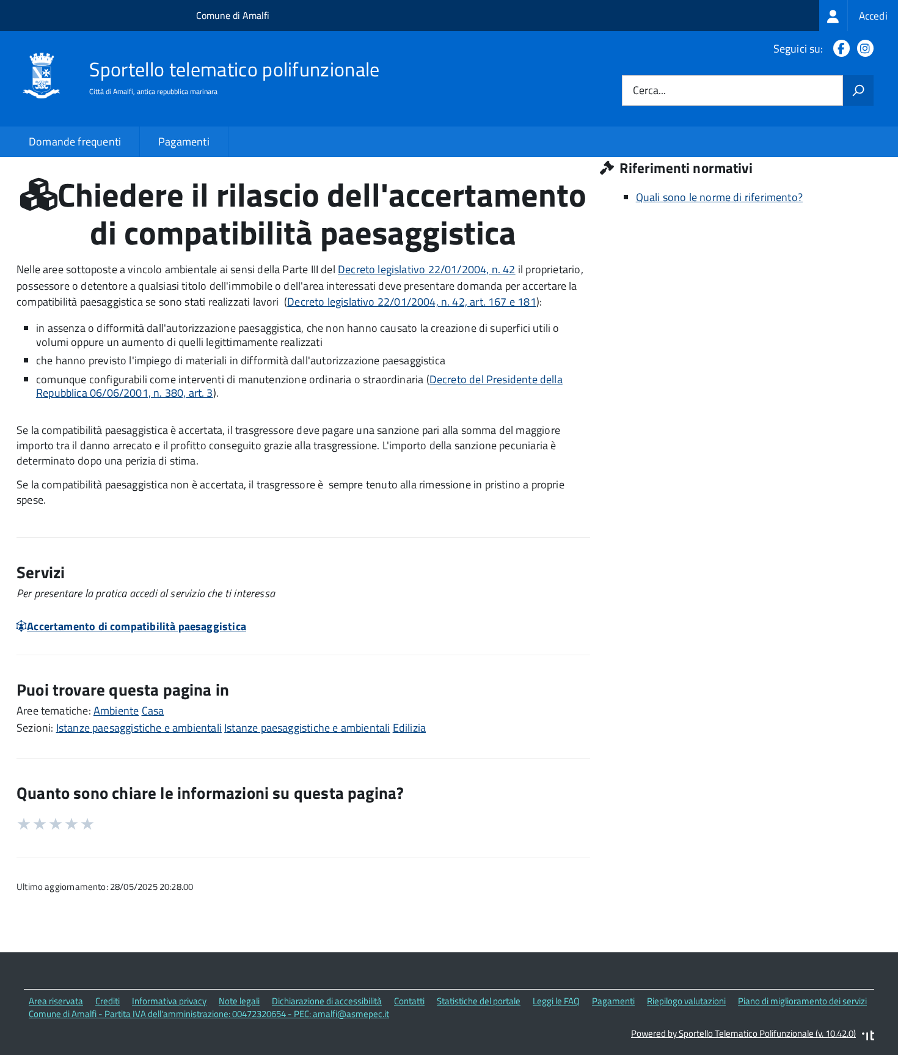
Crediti (107, 1001)
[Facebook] (839, 48)
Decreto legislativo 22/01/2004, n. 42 (427, 269)
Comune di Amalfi (232, 15)
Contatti (409, 1001)
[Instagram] (863, 48)
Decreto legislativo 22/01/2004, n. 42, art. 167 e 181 (411, 301)
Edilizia (409, 727)
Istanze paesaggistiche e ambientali (139, 727)
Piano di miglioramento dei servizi (802, 1001)
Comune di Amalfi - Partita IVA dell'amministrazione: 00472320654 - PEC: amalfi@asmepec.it (209, 1014)
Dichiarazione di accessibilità (327, 1001)
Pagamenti (184, 141)
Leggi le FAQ (556, 1001)
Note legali (239, 1001)
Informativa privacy (169, 1001)
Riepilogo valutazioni (686, 1001)
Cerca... (649, 90)
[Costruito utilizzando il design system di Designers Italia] (868, 1037)
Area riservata (56, 1001)
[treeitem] (858, 15)
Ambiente (116, 710)
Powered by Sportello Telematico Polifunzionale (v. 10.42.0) (743, 1033)
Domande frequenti (75, 141)
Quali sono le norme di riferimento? (719, 197)
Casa (153, 710)
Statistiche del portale (478, 1001)
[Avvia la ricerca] (858, 90)
